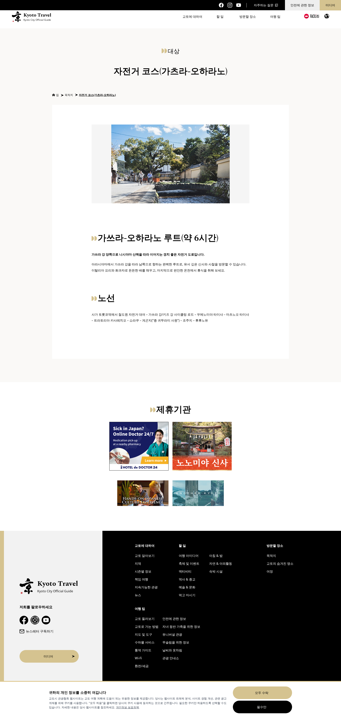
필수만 (261, 707)
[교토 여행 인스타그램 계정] (230, 5)
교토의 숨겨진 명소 (280, 563)
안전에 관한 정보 (302, 5)
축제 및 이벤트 (189, 563)
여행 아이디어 (189, 555)
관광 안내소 (170, 658)
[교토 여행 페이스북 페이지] (221, 5)
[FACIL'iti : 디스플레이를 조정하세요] (311, 16)
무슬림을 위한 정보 (175, 642)
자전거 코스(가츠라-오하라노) (97, 95)
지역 (138, 563)
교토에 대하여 (192, 16)
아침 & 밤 (216, 555)
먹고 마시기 (187, 595)
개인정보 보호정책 (127, 707)
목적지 (69, 95)
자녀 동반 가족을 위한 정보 (181, 626)
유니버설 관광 (172, 634)
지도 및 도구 (143, 634)
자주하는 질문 (264, 5)
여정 (270, 571)
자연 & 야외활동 (220, 563)
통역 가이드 (143, 650)
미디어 (330, 5)
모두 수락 (261, 693)
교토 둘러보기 (145, 619)
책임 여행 (141, 579)
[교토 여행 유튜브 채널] (238, 5)
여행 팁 (275, 16)
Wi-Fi (138, 658)
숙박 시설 (216, 571)
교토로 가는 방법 (146, 626)
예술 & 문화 (187, 587)
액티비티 (185, 571)
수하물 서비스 (145, 642)
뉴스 (138, 595)
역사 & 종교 (187, 579)
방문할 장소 (247, 16)
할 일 (220, 16)
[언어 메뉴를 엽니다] (326, 16)
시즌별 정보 (143, 571)
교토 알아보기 (145, 555)
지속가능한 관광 (146, 587)
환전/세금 (142, 666)
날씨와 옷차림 (172, 650)
